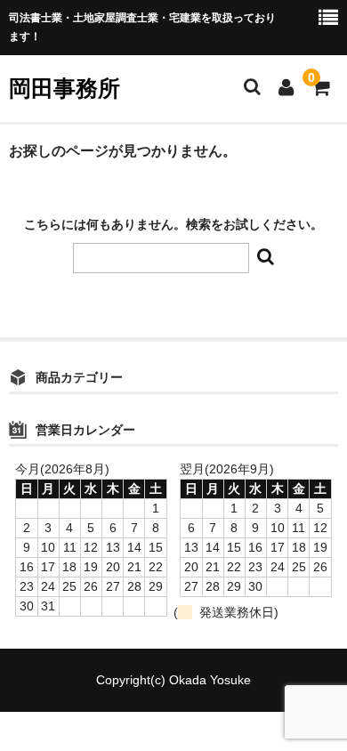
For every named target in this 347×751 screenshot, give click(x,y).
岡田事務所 (64, 88)
